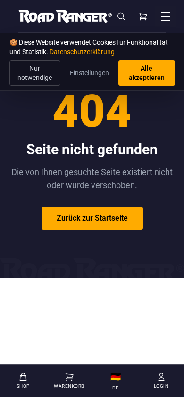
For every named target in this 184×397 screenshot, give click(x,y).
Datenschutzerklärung (82, 52)
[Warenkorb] (143, 16)
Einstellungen (89, 73)
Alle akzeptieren (147, 72)
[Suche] (121, 16)
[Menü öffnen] (165, 16)
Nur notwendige (34, 72)
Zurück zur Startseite (92, 218)
